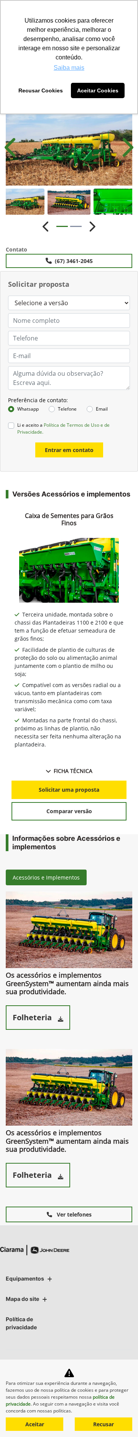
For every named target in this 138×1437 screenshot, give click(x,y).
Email (102, 409)
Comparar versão (69, 811)
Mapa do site (22, 1299)
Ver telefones (73, 1214)
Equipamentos (25, 1278)
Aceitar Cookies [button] (97, 90)
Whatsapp (28, 409)
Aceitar (34, 1424)
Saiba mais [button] (69, 67)
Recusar (103, 1424)
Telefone (67, 409)
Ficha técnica (73, 770)
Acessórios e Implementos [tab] (46, 877)
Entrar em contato (69, 450)
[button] (11, 147)
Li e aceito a (63, 428)
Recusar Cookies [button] (40, 90)
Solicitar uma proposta (69, 789)
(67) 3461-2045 (74, 261)
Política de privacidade (21, 1323)
